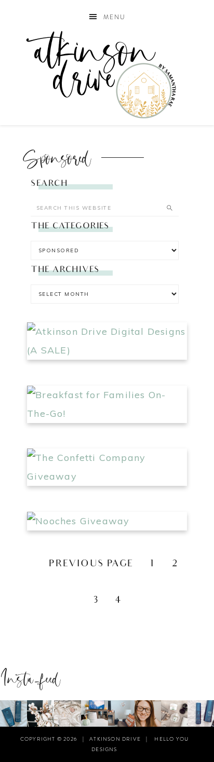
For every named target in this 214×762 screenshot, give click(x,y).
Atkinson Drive (107, 74)
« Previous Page (84, 564)
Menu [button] (114, 17)
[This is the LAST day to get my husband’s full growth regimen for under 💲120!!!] (201, 713)
